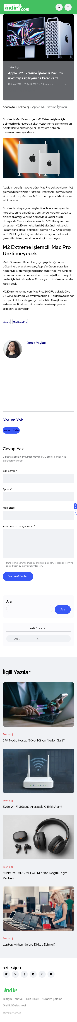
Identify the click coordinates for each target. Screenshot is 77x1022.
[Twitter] (6, 974)
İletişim (7, 999)
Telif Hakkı (32, 999)
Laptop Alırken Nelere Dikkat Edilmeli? (29, 945)
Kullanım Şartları (52, 999)
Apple (13, 91)
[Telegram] (33, 974)
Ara (9, 601)
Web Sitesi (9, 507)
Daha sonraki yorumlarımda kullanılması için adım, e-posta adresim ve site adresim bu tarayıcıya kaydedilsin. (39, 564)
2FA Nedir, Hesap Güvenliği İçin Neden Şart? (34, 740)
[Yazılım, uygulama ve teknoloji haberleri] (16, 7)
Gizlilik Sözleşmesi (14, 1005)
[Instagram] (15, 974)
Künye (19, 999)
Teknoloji (23, 107)
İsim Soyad (10, 470)
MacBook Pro (27, 91)
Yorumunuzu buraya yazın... (19, 526)
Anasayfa (9, 107)
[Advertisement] (38, 383)
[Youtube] (51, 974)
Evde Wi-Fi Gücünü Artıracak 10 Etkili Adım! (32, 807)
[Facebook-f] (24, 974)
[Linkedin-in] (42, 974)
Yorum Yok (59, 84)
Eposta (7, 489)
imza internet (13, 1012)
